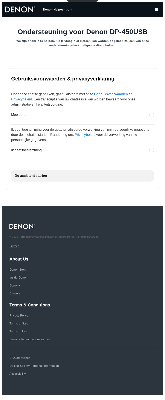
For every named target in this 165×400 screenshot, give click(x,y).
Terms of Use (18, 331)
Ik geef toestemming (26, 150)
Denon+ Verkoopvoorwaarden (29, 339)
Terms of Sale (18, 323)
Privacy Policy (18, 315)
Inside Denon (18, 277)
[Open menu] (156, 9)
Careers (14, 293)
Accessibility (17, 373)
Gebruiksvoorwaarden (111, 94)
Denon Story (17, 269)
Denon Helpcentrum (57, 9)
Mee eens (18, 115)
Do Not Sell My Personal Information (34, 365)
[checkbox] (152, 115)
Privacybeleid (21, 99)
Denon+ (14, 285)
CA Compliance (19, 357)
